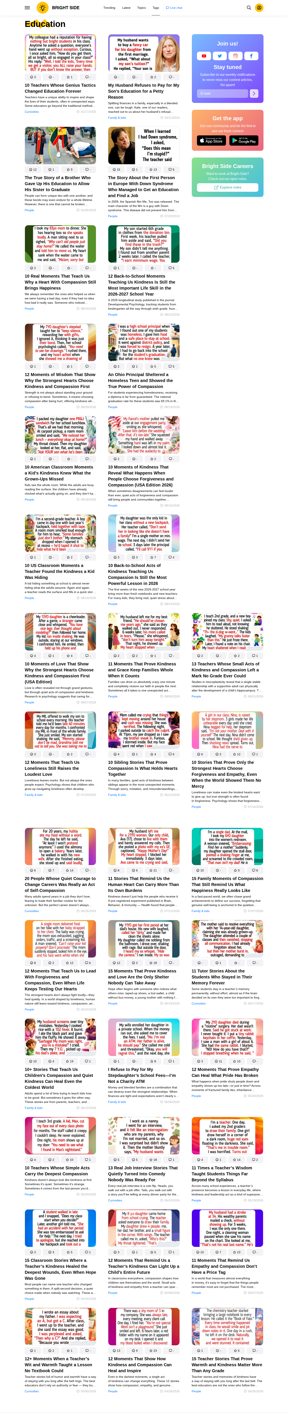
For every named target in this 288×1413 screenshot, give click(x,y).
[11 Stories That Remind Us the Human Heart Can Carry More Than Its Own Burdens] (144, 847)
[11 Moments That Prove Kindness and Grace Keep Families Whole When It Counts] (144, 632)
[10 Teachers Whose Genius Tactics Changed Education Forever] (60, 54)
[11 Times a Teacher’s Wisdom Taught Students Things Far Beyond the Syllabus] (227, 1136)
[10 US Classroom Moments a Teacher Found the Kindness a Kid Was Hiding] (60, 534)
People (29, 210)
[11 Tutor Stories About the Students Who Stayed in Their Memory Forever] (227, 939)
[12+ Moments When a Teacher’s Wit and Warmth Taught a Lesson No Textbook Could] (60, 1327)
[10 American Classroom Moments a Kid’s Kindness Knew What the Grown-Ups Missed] (60, 435)
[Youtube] (204, 56)
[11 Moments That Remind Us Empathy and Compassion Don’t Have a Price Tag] (227, 1229)
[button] (33, 77)
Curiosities (32, 111)
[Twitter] (220, 56)
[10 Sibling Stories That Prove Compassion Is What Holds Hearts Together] (144, 731)
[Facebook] (251, 56)
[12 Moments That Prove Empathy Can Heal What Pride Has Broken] (227, 1038)
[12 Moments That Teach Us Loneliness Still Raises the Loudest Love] (60, 731)
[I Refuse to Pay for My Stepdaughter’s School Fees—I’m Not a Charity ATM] (144, 1038)
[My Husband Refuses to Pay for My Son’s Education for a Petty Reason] (144, 54)
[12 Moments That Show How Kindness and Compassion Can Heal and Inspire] (144, 1327)
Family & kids (117, 117)
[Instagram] (236, 56)
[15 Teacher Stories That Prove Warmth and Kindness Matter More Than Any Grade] (227, 1327)
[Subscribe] (254, 93)
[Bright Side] (58, 8)
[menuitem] (109, 7)
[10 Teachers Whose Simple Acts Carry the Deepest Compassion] (60, 1136)
